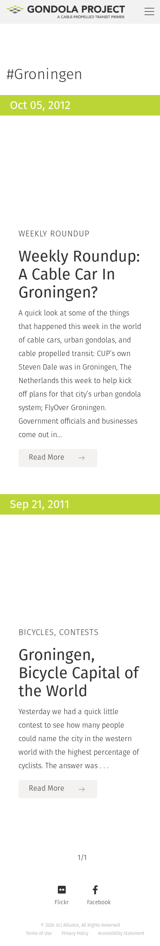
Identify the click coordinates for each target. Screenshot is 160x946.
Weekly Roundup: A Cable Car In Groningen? (79, 274)
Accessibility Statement (121, 933)
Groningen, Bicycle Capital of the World (78, 672)
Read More (46, 458)
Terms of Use (39, 933)
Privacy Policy (75, 933)
